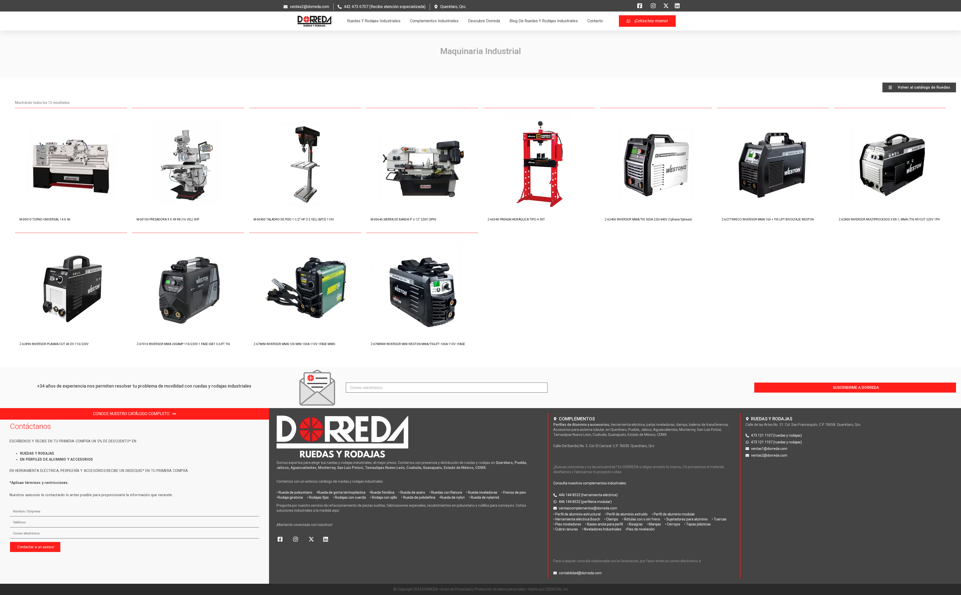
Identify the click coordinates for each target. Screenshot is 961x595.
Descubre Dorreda (484, 21)
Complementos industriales (434, 21)
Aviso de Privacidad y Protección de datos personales (482, 589)
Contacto (595, 21)
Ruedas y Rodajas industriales (373, 21)
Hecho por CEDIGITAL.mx (548, 589)
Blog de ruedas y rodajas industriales (544, 21)
